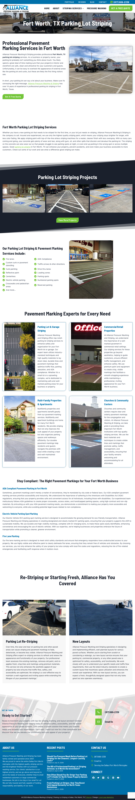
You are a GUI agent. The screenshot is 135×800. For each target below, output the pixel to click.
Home (47, 8)
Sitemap (89, 797)
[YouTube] (118, 778)
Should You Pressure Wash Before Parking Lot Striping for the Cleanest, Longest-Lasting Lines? (67, 758)
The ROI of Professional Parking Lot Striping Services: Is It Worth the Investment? (66, 767)
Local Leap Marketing (106, 797)
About (56, 8)
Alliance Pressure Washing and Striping (18, 756)
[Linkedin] (113, 778)
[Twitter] (98, 778)
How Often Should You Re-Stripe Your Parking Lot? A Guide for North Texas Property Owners (67, 776)
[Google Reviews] (108, 778)
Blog (92, 2)
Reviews (82, 2)
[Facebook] (93, 778)
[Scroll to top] (130, 791)
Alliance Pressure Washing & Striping (43, 84)
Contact (103, 2)
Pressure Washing (96, 8)
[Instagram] (103, 778)
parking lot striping (22, 147)
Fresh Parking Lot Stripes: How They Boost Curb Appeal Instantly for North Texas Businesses (66, 785)
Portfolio (69, 2)
